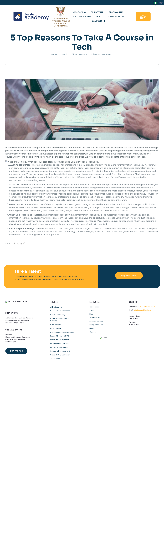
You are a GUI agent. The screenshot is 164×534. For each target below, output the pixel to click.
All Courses (55, 358)
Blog (91, 314)
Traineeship (94, 307)
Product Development (59, 340)
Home (54, 54)
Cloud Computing (57, 314)
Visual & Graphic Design (60, 355)
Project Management (59, 347)
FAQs (91, 328)
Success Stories (96, 321)
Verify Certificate (96, 325)
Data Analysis (55, 324)
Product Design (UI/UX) (59, 336)
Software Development (60, 351)
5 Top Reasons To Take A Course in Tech (92, 54)
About (91, 310)
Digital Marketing (57, 328)
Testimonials (94, 318)
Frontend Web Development (62, 332)
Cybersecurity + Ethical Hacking (59, 319)
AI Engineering (56, 307)
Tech (64, 54)
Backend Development (60, 311)
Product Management (59, 343)
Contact (92, 332)
